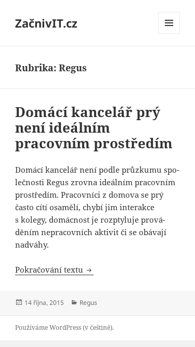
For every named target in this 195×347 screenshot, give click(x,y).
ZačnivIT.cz (46, 23)
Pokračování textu (54, 269)
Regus (88, 302)
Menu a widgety (169, 33)
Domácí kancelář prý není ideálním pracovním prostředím (94, 127)
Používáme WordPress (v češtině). (64, 327)
